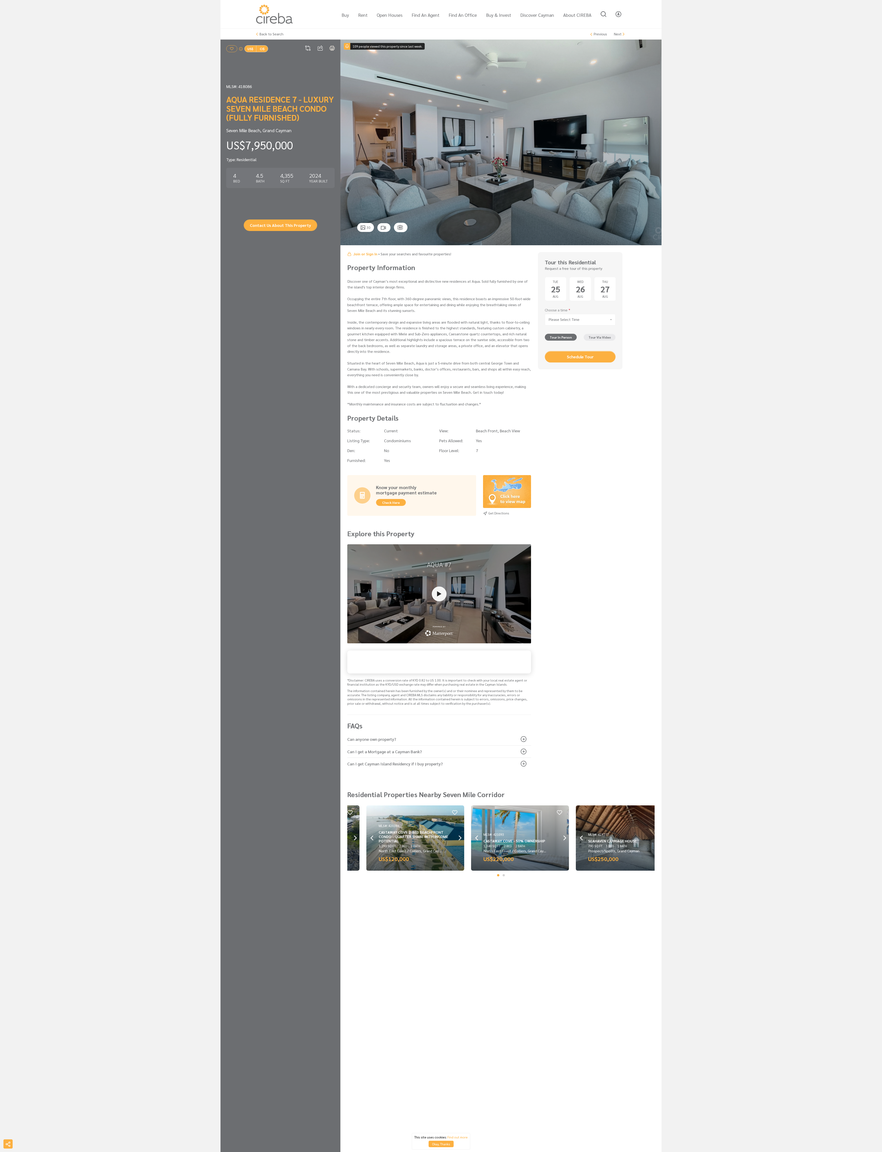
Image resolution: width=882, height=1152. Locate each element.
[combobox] (580, 319)
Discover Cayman (537, 15)
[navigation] (349, 142)
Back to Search (271, 34)
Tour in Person (561, 337)
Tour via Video (599, 337)
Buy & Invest (498, 15)
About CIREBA (577, 15)
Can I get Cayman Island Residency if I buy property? (395, 763)
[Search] (603, 14)
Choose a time (557, 310)
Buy (345, 15)
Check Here (391, 502)
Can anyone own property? (371, 739)
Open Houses (389, 15)
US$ (250, 49)
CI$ (262, 49)
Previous (600, 34)
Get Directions (498, 513)
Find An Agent (425, 15)
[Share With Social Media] (8, 1144)
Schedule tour (580, 356)
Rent (363, 15)
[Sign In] (618, 14)
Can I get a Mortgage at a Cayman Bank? (384, 751)
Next (618, 34)
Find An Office (463, 15)
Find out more (457, 1137)
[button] (498, 875)
